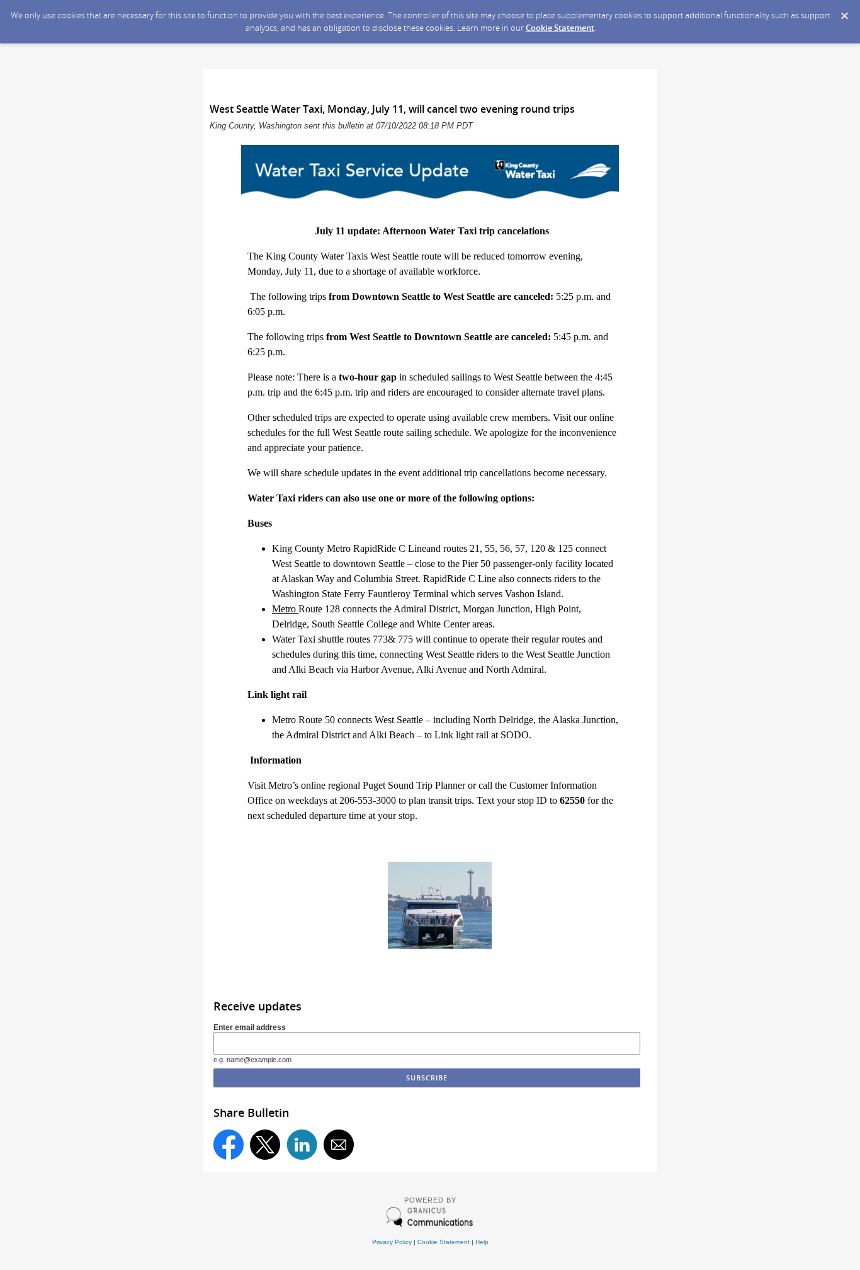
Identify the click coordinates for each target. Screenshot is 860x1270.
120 (537, 548)
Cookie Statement (560, 27)
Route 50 (316, 719)
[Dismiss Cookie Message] (844, 12)
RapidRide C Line (389, 548)
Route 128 (319, 609)
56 (505, 548)
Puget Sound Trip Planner (414, 785)
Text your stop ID (512, 800)
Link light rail (461, 734)
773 (380, 639)
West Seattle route (368, 432)
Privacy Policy (392, 1242)
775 (405, 639)
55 (490, 548)
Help (482, 1242)
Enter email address (249, 1027)
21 (475, 548)
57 (520, 548)
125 (565, 548)
